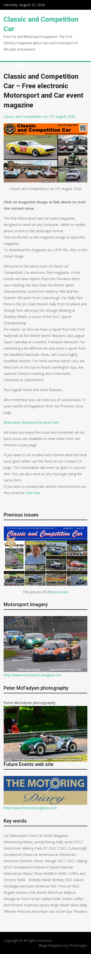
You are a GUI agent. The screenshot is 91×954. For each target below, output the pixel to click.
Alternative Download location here (31, 422)
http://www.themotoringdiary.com (30, 808)
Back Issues (59, 592)
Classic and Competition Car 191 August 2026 (39, 116)
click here (33, 492)
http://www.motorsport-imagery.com (33, 675)
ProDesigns (78, 945)
